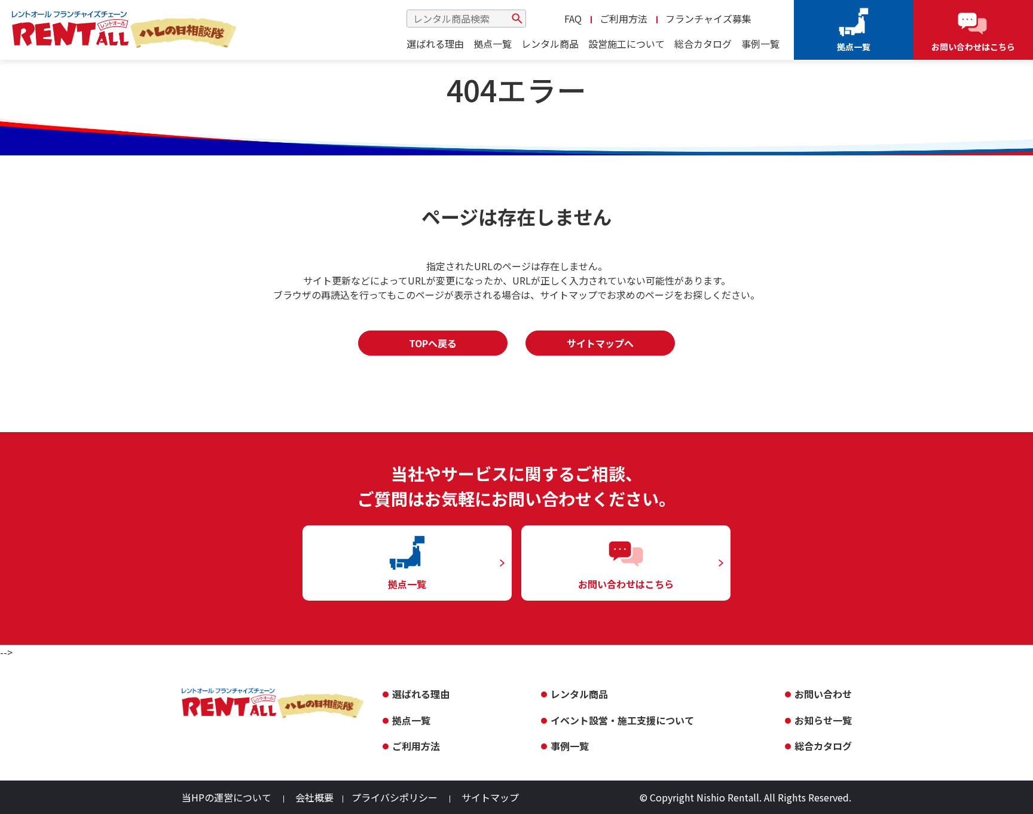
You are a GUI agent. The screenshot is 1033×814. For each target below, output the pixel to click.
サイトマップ (490, 797)
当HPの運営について (226, 797)
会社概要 (314, 797)
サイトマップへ (600, 343)
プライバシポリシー (395, 797)
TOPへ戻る (433, 343)
